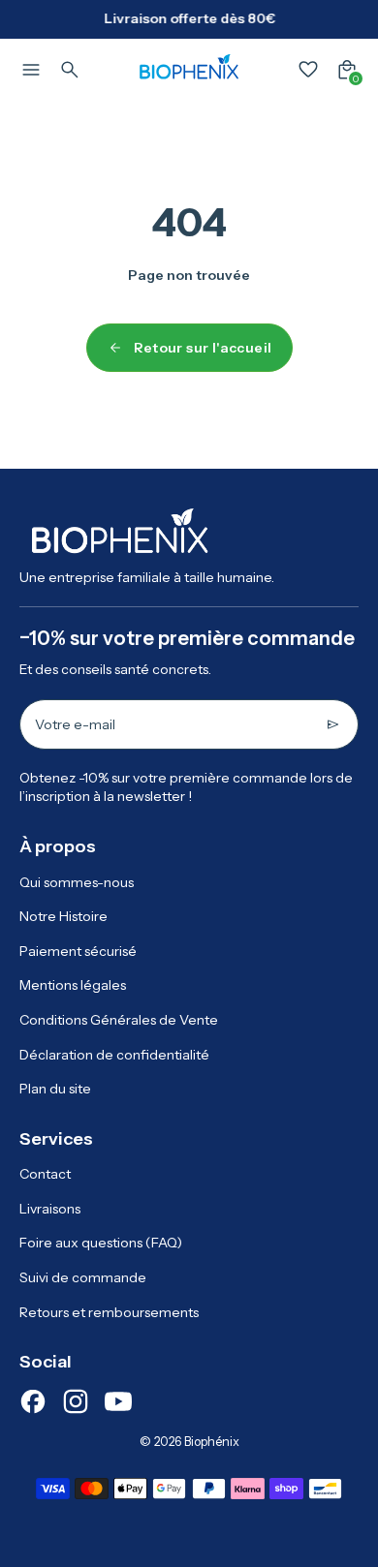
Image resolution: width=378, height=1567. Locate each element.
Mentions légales (72, 985)
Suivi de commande (82, 1277)
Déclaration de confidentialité (114, 1054)
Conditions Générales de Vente (118, 1020)
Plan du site (55, 1088)
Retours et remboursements (109, 1312)
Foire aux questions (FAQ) (100, 1242)
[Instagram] (75, 1401)
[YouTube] (118, 1401)
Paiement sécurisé (78, 951)
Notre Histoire (63, 916)
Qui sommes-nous (76, 882)
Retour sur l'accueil (203, 347)
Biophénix (211, 1441)
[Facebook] (33, 1401)
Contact (45, 1174)
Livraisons (49, 1208)
